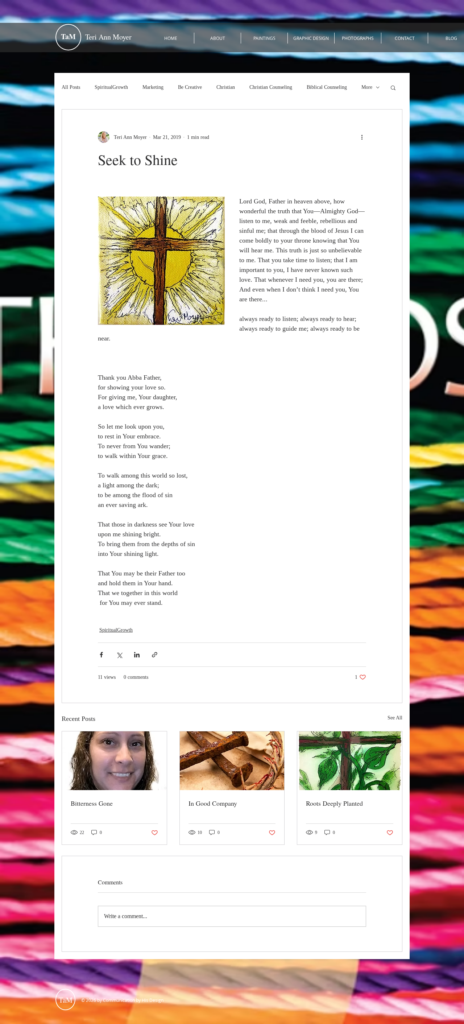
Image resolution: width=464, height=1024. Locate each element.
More (366, 87)
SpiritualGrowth (111, 87)
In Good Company (212, 803)
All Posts (71, 87)
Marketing (152, 87)
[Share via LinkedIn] (136, 654)
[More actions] (361, 137)
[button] (393, 87)
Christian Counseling (270, 87)
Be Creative (190, 87)
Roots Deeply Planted (334, 803)
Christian (225, 87)
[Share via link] (154, 654)
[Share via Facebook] (101, 654)
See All (395, 717)
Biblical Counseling (327, 87)
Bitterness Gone (92, 803)
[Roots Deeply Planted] (349, 760)
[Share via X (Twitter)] (119, 654)
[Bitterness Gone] (114, 760)
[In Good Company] (232, 760)
